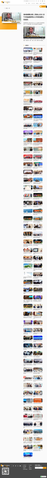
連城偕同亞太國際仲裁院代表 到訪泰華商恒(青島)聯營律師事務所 (37, 78)
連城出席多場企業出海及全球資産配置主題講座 (37, 191)
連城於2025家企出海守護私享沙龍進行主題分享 (37, 167)
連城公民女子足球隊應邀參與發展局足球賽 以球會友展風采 (27, 70)
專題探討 (37, 3)
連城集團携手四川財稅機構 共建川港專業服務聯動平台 (37, 62)
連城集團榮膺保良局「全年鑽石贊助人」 (27, 136)
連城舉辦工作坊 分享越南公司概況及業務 (28, 450)
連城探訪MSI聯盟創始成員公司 (37, 426)
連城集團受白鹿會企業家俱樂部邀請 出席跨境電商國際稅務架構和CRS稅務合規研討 (37, 144)
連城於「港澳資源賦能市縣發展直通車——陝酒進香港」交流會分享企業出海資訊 (27, 301)
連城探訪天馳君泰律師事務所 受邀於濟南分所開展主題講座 (28, 167)
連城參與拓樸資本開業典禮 (37, 403)
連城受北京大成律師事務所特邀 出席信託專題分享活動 (27, 152)
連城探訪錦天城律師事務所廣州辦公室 (27, 381)
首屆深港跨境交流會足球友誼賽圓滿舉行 (37, 70)
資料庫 (41, 3)
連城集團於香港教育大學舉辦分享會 (27, 269)
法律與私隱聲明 (25, 469)
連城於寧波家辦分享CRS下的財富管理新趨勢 (27, 112)
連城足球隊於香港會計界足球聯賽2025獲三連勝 (27, 222)
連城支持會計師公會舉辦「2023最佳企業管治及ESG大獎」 (37, 450)
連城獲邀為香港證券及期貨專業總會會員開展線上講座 (37, 309)
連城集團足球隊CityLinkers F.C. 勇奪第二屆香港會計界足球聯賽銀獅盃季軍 (37, 53)
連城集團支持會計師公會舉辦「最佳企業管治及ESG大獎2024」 (37, 317)
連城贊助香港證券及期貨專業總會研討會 (27, 373)
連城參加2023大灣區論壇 (27, 457)
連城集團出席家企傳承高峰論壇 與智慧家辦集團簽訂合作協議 (27, 160)
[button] (29, 3)
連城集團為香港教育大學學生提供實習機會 (27, 356)
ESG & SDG (33, 3)
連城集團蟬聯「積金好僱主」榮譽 (37, 128)
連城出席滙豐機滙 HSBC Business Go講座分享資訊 (37, 411)
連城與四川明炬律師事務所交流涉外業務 (37, 364)
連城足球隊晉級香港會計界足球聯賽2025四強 (37, 214)
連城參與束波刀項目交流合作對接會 (27, 404)
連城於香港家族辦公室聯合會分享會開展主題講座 (37, 206)
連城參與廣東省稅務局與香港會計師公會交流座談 (27, 419)
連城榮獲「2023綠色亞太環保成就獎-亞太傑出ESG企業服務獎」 (28, 442)
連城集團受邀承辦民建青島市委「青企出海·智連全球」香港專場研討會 (28, 87)
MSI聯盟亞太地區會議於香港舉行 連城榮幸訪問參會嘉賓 (27, 261)
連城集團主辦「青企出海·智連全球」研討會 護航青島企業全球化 (28, 78)
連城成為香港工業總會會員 (37, 292)
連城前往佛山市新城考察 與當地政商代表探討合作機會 (37, 373)
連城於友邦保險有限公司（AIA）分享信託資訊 (36, 356)
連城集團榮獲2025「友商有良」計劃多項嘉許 (28, 175)
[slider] (34, 37)
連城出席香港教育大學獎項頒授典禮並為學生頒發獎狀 (37, 237)
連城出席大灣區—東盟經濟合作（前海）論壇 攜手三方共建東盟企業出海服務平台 (37, 120)
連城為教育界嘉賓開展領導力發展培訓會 (37, 229)
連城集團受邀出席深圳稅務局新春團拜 (27, 293)
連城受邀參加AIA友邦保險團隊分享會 (27, 229)
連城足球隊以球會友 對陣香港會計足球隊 (28, 285)
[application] (34, 32)
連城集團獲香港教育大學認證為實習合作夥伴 (37, 333)
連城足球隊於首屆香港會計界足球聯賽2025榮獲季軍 (27, 198)
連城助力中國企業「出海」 (27, 213)
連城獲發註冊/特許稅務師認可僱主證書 (27, 277)
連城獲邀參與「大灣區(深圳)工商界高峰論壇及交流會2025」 (37, 301)
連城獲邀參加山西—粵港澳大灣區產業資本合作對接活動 (37, 183)
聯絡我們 (44, 3)
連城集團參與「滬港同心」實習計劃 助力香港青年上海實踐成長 (28, 53)
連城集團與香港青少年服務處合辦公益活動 (27, 349)
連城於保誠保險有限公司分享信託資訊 (37, 253)
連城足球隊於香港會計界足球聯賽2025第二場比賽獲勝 (37, 222)
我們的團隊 (24, 466)
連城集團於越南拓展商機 (36, 348)
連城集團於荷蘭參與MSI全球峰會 (27, 326)
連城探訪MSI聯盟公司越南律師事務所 (37, 396)
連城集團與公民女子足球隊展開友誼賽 (27, 309)
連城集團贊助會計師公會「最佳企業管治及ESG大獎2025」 (37, 152)
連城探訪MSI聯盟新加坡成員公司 (27, 388)
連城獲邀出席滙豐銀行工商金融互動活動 (27, 237)
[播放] (24, 37)
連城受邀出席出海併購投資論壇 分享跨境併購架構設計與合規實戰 (27, 95)
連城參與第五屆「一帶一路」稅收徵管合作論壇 (27, 333)
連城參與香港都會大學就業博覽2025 (37, 261)
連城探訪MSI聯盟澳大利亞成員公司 (27, 191)
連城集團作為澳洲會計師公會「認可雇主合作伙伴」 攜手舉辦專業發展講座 (28, 144)
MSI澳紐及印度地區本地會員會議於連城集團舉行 (37, 277)
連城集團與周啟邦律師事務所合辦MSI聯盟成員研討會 (27, 183)
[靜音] (42, 37)
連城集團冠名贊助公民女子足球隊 (37, 175)
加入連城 (30, 465)
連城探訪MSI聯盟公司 (26, 434)
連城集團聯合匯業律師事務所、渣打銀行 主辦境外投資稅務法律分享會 (28, 364)
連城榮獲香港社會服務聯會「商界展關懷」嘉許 (37, 112)
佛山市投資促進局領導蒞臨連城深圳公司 (37, 381)
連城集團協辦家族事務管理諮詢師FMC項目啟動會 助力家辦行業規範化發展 (27, 62)
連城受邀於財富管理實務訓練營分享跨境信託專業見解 (37, 95)
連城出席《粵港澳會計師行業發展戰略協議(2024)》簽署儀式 (27, 317)
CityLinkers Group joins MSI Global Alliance (37, 435)
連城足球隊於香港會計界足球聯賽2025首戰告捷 (37, 245)
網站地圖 (30, 469)
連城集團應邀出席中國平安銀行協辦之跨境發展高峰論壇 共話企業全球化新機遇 (28, 245)
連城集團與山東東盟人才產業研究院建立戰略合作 (37, 160)
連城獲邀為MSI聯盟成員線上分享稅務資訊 (27, 206)
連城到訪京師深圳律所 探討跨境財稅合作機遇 (28, 128)
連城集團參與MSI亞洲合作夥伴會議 (27, 341)
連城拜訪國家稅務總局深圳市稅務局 (27, 427)
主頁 (26, 3)
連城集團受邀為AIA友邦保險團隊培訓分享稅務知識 (37, 285)
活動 (29, 466)
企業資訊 (24, 467)
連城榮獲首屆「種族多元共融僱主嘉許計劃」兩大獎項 (37, 136)
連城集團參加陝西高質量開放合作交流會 (37, 341)
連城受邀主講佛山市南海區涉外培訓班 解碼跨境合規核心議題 (37, 87)
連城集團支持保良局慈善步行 (37, 103)
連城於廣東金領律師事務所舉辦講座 (27, 396)
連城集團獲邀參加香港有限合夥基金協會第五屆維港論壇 (27, 104)
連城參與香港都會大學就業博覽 (27, 411)
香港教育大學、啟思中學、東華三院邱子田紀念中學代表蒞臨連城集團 (37, 269)
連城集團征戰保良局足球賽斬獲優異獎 (27, 119)
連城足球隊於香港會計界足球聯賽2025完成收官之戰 (37, 198)
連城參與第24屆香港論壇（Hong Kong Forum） (36, 442)
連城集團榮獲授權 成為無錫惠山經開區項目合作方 (37, 419)
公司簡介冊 (24, 465)
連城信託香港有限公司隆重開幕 (37, 325)
